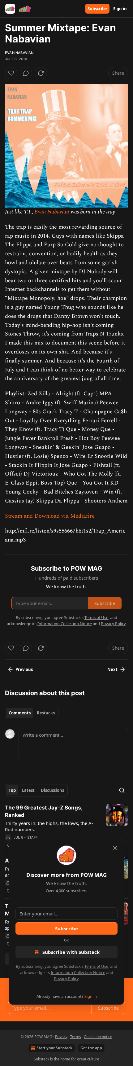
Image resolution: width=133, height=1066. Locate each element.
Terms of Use (96, 966)
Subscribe (97, 8)
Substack (41, 1059)
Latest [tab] (28, 790)
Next (112, 669)
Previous (24, 669)
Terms (75, 1036)
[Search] (122, 790)
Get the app (91, 1048)
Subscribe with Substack (71, 952)
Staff (32, 837)
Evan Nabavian (19, 52)
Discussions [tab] (52, 790)
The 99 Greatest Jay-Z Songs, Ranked (43, 811)
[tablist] (31, 713)
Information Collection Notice (78, 972)
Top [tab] (12, 790)
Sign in (120, 8)
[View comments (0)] (26, 73)
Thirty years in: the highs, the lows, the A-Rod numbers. (49, 826)
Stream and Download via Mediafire (50, 516)
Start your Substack (54, 1048)
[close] (115, 848)
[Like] (11, 73)
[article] (66, 826)
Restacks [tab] (46, 713)
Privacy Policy (66, 978)
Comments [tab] (20, 713)
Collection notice (98, 1036)
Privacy (61, 1036)
